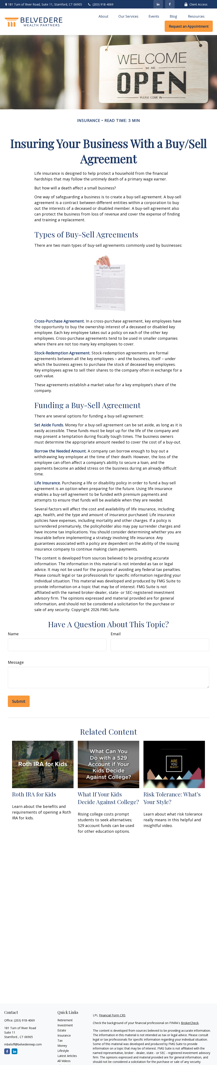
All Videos (64, 1061)
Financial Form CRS (112, 1015)
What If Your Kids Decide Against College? (108, 798)
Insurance (64, 1035)
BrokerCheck (190, 1023)
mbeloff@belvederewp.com (23, 1044)
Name (13, 633)
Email (116, 633)
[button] (103, 16)
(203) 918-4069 (103, 4)
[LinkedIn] (158, 4)
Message (16, 662)
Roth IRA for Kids (34, 794)
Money (62, 1046)
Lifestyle (63, 1051)
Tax (60, 1040)
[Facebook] (170, 4)
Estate (61, 1030)
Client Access (198, 4)
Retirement (65, 1020)
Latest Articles (67, 1056)
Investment (65, 1025)
